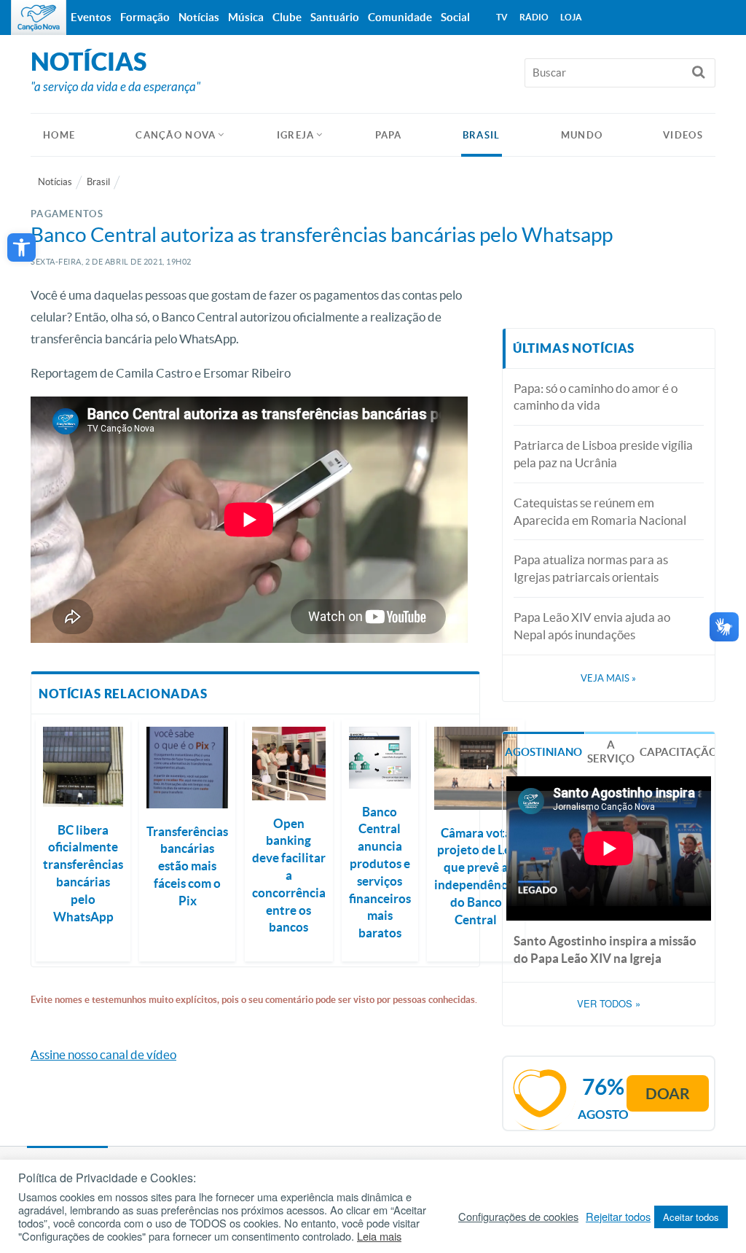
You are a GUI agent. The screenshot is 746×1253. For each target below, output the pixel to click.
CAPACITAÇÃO (679, 752)
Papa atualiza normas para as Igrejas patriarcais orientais (591, 568)
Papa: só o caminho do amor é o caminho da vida (596, 397)
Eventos (91, 17)
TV (502, 17)
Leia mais (379, 1236)
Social (455, 17)
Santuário (334, 17)
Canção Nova (176, 135)
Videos (683, 135)
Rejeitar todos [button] (618, 1216)
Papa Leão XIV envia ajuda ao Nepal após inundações (592, 625)
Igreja (296, 135)
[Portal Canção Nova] (38, 17)
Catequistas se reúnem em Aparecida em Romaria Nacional (600, 511)
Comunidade (400, 17)
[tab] (543, 750)
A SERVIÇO (611, 751)
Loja (571, 17)
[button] (21, 247)
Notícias (55, 181)
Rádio (534, 17)
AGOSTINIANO (543, 752)
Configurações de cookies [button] (518, 1216)
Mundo (582, 135)
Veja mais (608, 678)
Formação (145, 17)
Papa (388, 135)
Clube (287, 17)
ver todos (608, 1003)
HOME (59, 135)
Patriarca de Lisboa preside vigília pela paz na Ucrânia (603, 453)
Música (246, 17)
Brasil (481, 135)
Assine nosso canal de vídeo (103, 1054)
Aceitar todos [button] (691, 1217)
